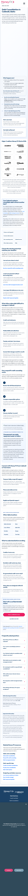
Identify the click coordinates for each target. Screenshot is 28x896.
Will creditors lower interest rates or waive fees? (11, 674)
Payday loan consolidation (9, 767)
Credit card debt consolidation (10, 765)
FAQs (16, 243)
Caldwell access (18, 239)
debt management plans (14, 213)
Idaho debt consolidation (9, 755)
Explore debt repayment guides (10, 298)
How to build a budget (8, 777)
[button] (26, 804)
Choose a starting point (8, 232)
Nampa (16, 531)
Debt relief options (7, 769)
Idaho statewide (7, 524)
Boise (16, 524)
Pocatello (6, 534)
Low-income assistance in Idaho (10, 775)
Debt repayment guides (8, 779)
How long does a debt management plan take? (12, 681)
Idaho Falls (17, 527)
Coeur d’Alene (7, 527)
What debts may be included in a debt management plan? (12, 661)
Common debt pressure (8, 235)
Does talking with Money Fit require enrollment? (11, 688)
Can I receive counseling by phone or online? (11, 647)
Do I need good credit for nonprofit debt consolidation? (12, 667)
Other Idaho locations (8, 243)
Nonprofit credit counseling (9, 757)
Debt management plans (9, 760)
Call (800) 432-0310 (14, 618)
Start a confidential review (14, 614)
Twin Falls (17, 534)
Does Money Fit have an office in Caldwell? (10, 640)
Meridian (6, 531)
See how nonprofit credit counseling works (13, 268)
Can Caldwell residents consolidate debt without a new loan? (12, 654)
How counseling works (8, 239)
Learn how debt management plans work (13, 284)
